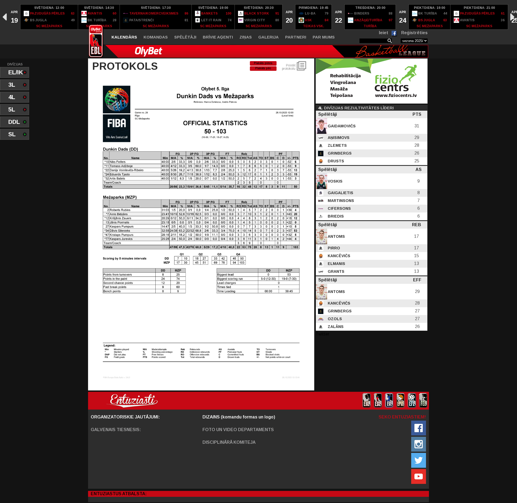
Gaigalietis (340, 193)
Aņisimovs (338, 137)
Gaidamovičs (341, 126)
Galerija (268, 37)
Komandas (156, 37)
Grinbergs (339, 153)
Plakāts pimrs (263, 63)
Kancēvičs (338, 256)
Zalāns (335, 326)
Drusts (335, 161)
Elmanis (336, 263)
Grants (335, 271)
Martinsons (340, 200)
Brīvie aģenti (218, 37)
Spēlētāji (185, 37)
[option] (14, 17)
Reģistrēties (414, 32)
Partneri (295, 37)
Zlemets (337, 145)
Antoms (336, 236)
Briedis (335, 216)
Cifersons (339, 208)
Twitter (322, 334)
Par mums (324, 37)
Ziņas (245, 37)
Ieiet (383, 32)
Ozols (334, 319)
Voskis (335, 181)
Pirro (333, 248)
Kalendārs (124, 37)
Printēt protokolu (288, 67)
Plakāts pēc (263, 68)
